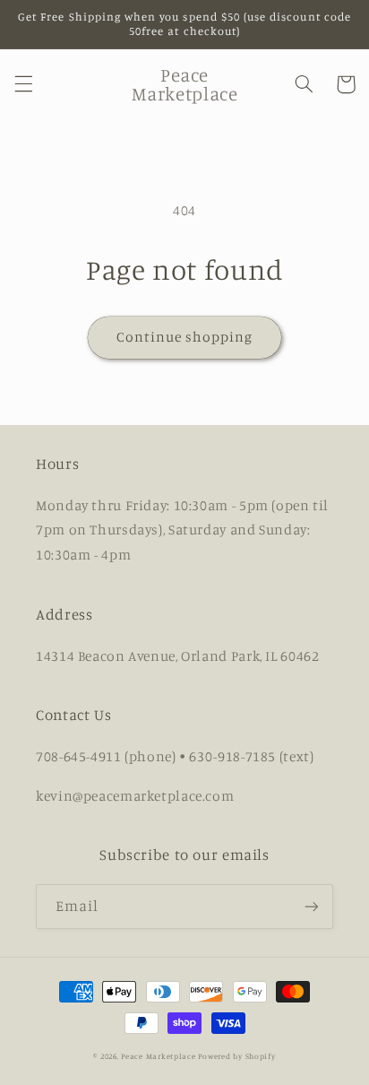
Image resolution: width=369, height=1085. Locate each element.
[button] (23, 84)
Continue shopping (184, 336)
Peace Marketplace (158, 1056)
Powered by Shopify (236, 1056)
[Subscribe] (311, 906)
